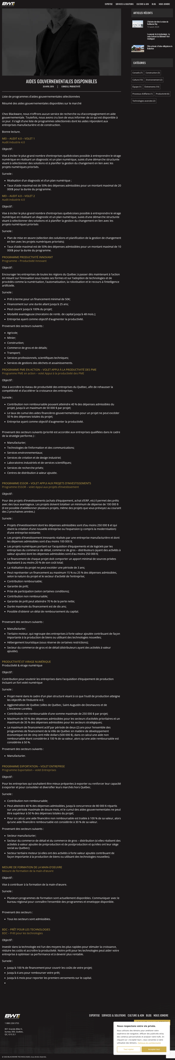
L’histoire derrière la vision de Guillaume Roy (157, 22)
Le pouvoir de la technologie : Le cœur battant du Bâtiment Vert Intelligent (158, 36)
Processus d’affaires (141, 93)
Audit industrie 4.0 (13, 142)
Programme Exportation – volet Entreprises (29, 770)
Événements (150, 86)
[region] (142, 1038)
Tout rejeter (129, 1049)
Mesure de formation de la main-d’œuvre (28, 871)
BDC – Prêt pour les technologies (22, 933)
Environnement (153, 79)
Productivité (75, 86)
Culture (135, 79)
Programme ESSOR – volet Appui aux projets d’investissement (40, 487)
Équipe (135, 86)
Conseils (65, 86)
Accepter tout (154, 1049)
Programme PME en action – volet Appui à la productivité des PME (43, 373)
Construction (151, 72)
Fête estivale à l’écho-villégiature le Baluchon (159, 47)
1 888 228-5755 (12, 1023)
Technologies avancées (142, 100)
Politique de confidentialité (149, 1043)
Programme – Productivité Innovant (24, 261)
